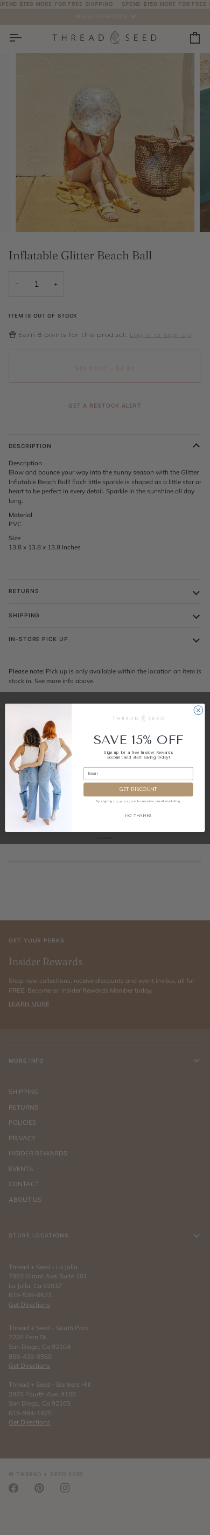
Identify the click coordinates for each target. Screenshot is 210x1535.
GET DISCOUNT (138, 789)
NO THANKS (138, 815)
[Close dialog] (198, 709)
